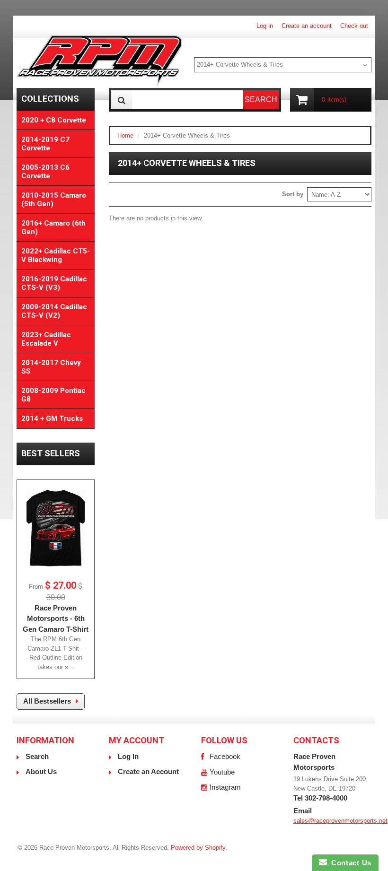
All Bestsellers (47, 701)
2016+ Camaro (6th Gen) (53, 227)
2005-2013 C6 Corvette (45, 171)
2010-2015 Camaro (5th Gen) (53, 199)
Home (125, 135)
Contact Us (349, 863)
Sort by (292, 194)
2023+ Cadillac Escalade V (46, 339)
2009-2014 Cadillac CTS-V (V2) (54, 311)
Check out (354, 25)
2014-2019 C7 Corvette (45, 143)
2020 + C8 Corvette (53, 120)
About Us (41, 771)
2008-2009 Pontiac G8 (53, 394)
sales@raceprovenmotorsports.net (340, 820)
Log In (128, 756)
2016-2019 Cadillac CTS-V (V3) (54, 283)
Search (37, 756)
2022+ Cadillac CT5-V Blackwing (55, 255)
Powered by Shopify (198, 847)
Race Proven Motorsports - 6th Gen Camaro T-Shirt (55, 618)
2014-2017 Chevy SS (51, 366)
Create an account (307, 25)
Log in (264, 25)
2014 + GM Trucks (52, 418)
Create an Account (148, 771)
